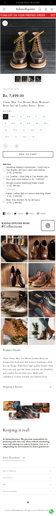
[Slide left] (5, 2)
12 (24, 130)
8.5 (13, 123)
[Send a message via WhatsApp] (51, 511)
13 (41, 130)
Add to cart (28, 154)
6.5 (28, 116)
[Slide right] (51, 2)
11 (6, 130)
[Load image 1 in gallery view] (18, 79)
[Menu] (4, 9)
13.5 (7, 137)
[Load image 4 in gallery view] (38, 79)
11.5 (15, 130)
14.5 (25, 137)
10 (37, 123)
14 (16, 137)
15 (33, 137)
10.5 (46, 123)
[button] (40, 9)
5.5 (13, 116)
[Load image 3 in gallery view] (31, 79)
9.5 (28, 123)
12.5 (32, 130)
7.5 (44, 116)
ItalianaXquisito (17, 510)
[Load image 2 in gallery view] (25, 79)
